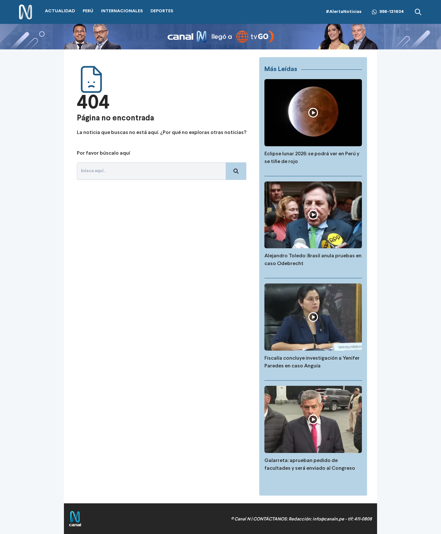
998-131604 (391, 12)
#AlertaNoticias (344, 12)
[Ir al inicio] (25, 12)
